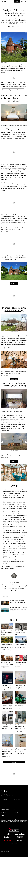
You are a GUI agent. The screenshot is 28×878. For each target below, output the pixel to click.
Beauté (7, 4)
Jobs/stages (17, 799)
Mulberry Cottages (8, 489)
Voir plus (14, 762)
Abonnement (4, 799)
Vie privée (3, 812)
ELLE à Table (19, 4)
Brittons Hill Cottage (14, 311)
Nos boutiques (17, 802)
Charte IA (3, 815)
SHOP (16, 1)
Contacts (3, 806)
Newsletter (23, 1)
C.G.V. (15, 809)
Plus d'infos (12, 822)
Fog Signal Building (17, 386)
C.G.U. (15, 806)
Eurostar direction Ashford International (13, 88)
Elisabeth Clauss (15, 26)
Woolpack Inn (16, 214)
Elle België (3, 802)
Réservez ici (14, 283)
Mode (3, 4)
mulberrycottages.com (9, 526)
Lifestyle (14, 620)
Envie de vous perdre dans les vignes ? (13, 559)
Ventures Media (5, 809)
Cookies (16, 812)
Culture (13, 4)
